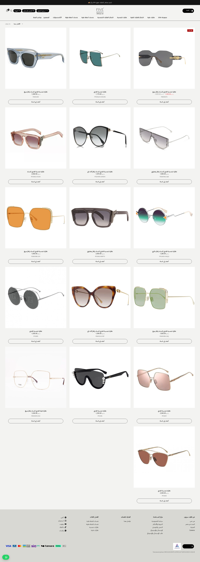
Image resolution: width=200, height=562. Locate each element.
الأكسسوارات (57, 17)
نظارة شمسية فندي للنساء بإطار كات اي (100, 172)
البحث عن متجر (190, 524)
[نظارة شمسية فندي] (100, 58)
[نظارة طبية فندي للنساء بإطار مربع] (35, 377)
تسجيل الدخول (42, 11)
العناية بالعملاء (126, 517)
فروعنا (16, 11)
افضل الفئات (94, 517)
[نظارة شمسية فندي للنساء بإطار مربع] (164, 58)
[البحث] (11, 10)
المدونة (192, 527)
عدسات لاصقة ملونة (71, 17)
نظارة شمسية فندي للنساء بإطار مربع (164, 92)
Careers (192, 530)
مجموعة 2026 (162, 17)
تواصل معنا (127, 521)
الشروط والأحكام (158, 524)
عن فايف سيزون (189, 517)
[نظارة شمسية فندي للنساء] (35, 138)
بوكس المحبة (37, 17)
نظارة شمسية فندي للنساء (35, 172)
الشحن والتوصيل (157, 527)
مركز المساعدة (158, 517)
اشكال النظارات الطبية (137, 17)
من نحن (192, 521)
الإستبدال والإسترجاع (157, 530)
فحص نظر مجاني (27, 11)
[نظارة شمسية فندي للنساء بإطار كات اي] (100, 138)
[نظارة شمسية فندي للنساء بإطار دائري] (164, 217)
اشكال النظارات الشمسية (105, 17)
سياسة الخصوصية (157, 521)
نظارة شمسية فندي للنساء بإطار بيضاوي (164, 172)
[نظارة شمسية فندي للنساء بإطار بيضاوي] (164, 138)
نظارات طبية (151, 17)
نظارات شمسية (122, 17)
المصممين (46, 17)
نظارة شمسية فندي (100, 92)
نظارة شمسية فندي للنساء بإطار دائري (164, 251)
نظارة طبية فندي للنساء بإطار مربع (36, 411)
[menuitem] (162, 17)
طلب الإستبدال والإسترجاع (155, 533)
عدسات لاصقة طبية (87, 17)
